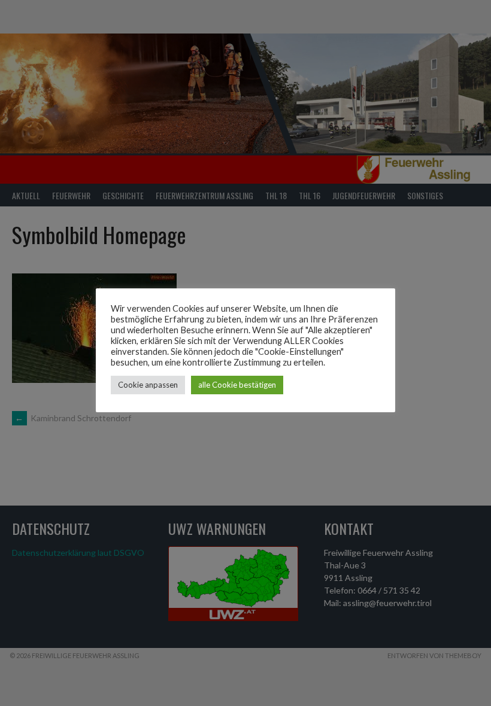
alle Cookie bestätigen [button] (237, 384)
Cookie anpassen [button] (148, 384)
